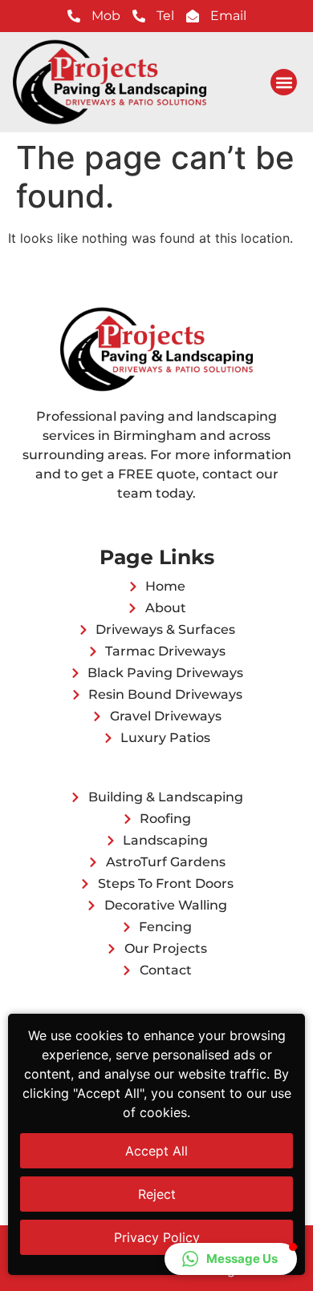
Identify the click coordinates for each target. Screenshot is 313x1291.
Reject (157, 1194)
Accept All (156, 1151)
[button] (283, 82)
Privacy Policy (157, 1237)
